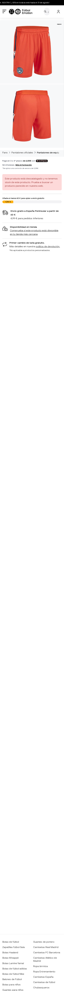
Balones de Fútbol (12, 979)
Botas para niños (11, 984)
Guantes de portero (43, 941)
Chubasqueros (41, 987)
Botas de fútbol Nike (13, 974)
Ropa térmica (40, 966)
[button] (32, 231)
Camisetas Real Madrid (45, 947)
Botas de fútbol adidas (14, 968)
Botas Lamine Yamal (13, 963)
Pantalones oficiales (22, 152)
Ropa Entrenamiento (44, 971)
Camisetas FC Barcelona (46, 952)
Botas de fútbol (10, 941)
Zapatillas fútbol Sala (13, 947)
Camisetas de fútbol (44, 982)
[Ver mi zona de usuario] (58, 12)
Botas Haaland (10, 952)
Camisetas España (43, 976)
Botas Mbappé (10, 957)
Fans (5, 152)
